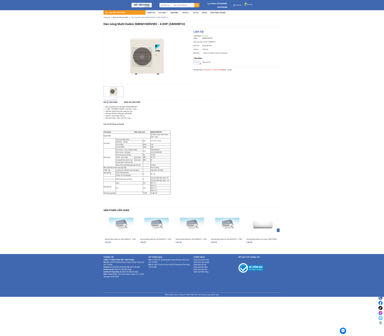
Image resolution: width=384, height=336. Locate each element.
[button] (278, 230)
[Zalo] (380, 318)
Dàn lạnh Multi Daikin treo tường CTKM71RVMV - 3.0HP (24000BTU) (268, 239)
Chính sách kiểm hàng (201, 272)
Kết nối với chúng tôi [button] (249, 257)
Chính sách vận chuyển (201, 262)
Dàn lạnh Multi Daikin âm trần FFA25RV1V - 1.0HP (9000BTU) (230, 239)
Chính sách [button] (199, 257)
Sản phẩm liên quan (116, 210)
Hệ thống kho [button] (155, 257)
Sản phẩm (174, 13)
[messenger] (380, 313)
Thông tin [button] (109, 257)
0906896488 (217, 70)
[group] (147, 57)
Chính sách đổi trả (200, 265)
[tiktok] (380, 308)
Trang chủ (151, 13)
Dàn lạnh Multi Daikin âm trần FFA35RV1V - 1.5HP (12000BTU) (195, 239)
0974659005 (222, 4)
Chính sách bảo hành (201, 267)
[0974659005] (380, 298)
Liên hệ (204, 13)
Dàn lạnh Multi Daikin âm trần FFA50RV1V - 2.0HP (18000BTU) (159, 239)
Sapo (217, 295)
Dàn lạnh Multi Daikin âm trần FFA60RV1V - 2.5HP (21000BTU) (124, 239)
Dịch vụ (185, 13)
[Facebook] (380, 303)
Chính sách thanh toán (201, 260)
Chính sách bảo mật (200, 269)
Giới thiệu (162, 13)
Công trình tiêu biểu (218, 13)
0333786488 (222, 7)
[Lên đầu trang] (380, 328)
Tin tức (195, 13)
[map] (380, 323)
